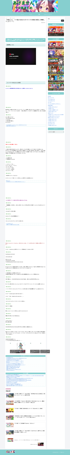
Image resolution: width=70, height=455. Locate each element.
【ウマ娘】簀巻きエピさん (9, 223)
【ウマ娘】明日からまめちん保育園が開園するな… (12, 374)
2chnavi (49, 96)
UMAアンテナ (50, 113)
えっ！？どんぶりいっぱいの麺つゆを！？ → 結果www (13, 363)
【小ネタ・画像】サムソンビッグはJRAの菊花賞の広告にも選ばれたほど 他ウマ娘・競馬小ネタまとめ (19, 378)
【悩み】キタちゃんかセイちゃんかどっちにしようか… (13, 365)
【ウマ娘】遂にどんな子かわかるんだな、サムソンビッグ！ (14, 359)
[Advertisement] (26, 30)
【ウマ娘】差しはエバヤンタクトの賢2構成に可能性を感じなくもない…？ (15, 181)
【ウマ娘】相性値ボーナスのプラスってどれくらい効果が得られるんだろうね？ (16, 358)
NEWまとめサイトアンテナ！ (53, 117)
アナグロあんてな (51, 99)
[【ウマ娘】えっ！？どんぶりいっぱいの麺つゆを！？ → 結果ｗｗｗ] (30, 343)
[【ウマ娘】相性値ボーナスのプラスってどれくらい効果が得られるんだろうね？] (40, 343)
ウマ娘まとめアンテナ (52, 119)
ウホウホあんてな (51, 100)
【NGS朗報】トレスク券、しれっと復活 (11, 377)
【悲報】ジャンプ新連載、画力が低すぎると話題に (12, 224)
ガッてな (49, 102)
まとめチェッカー (51, 122)
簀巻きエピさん (8, 180)
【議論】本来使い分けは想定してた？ (11, 368)
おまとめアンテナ (51, 123)
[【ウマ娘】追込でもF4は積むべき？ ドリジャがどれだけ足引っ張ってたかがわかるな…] (10, 343)
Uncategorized (8, 388)
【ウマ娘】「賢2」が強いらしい (10, 370)
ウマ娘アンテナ (51, 108)
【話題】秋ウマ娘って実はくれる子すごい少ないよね (13, 366)
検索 (49, 18)
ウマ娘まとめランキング (52, 106)
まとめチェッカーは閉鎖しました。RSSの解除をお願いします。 (14, 384)
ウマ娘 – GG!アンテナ (52, 111)
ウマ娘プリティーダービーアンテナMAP (56, 114)
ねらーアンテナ (51, 97)
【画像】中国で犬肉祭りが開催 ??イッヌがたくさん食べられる (14, 385)
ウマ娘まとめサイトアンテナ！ (54, 116)
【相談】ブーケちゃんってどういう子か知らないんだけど (13, 369)
